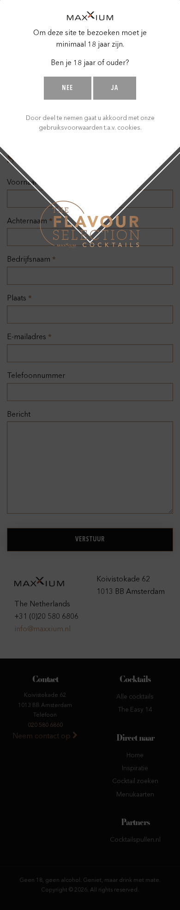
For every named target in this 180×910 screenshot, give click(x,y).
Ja (114, 88)
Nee (67, 88)
